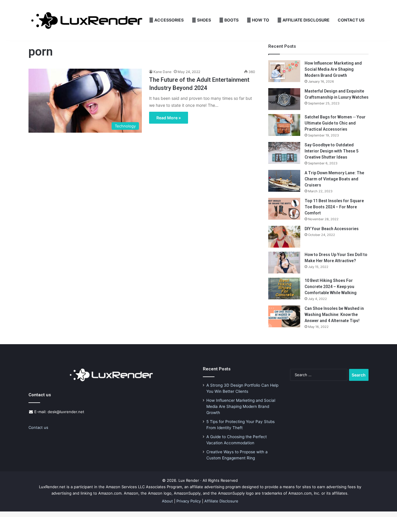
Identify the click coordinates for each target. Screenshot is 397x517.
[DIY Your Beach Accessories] (284, 237)
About (167, 501)
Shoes (203, 19)
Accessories (168, 19)
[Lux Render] (86, 20)
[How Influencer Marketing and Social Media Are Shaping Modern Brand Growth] (284, 71)
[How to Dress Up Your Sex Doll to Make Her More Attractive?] (284, 262)
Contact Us (351, 19)
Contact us (38, 427)
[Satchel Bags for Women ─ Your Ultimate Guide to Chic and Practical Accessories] (284, 125)
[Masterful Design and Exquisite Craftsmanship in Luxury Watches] (284, 99)
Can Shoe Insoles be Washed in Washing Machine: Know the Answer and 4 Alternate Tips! (334, 314)
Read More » (168, 117)
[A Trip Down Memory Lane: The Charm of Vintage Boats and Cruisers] (284, 181)
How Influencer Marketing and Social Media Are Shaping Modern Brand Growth (333, 69)
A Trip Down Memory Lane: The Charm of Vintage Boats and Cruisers (334, 178)
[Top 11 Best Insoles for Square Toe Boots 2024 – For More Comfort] (284, 209)
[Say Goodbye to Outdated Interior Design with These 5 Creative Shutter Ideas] (284, 153)
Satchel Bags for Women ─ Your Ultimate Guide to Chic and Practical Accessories (335, 123)
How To (260, 19)
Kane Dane (162, 72)
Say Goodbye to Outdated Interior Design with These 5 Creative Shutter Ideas (331, 151)
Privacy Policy (188, 501)
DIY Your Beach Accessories (332, 228)
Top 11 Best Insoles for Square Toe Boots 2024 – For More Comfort (334, 206)
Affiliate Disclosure (306, 19)
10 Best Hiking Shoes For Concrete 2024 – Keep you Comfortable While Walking (331, 286)
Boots (231, 19)
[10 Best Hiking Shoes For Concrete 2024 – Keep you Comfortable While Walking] (284, 288)
